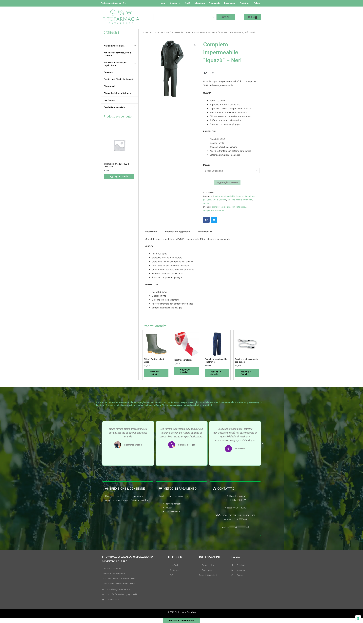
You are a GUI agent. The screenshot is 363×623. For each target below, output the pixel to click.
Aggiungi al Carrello (227, 182)
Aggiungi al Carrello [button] (118, 176)
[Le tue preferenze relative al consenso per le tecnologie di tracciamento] (358, 618)
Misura (206, 165)
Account (173, 3)
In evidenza (109, 100)
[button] (195, 45)
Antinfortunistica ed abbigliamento (201, 32)
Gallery (257, 3)
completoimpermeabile (213, 210)
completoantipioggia (221, 207)
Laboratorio (199, 3)
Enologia (120, 72)
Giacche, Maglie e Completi (239, 200)
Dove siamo (229, 3)
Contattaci (244, 3)
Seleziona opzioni (154, 373)
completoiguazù (239, 207)
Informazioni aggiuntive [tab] (177, 231)
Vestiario (207, 203)
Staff (187, 3)
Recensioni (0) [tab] (205, 231)
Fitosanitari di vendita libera (120, 93)
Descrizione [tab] (151, 231)
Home (162, 3)
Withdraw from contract (181, 620)
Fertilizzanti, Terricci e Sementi (120, 79)
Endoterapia (214, 3)
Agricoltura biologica (120, 45)
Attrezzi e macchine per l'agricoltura (120, 63)
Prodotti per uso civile (120, 107)
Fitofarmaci (120, 86)
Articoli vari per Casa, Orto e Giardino (120, 54)
